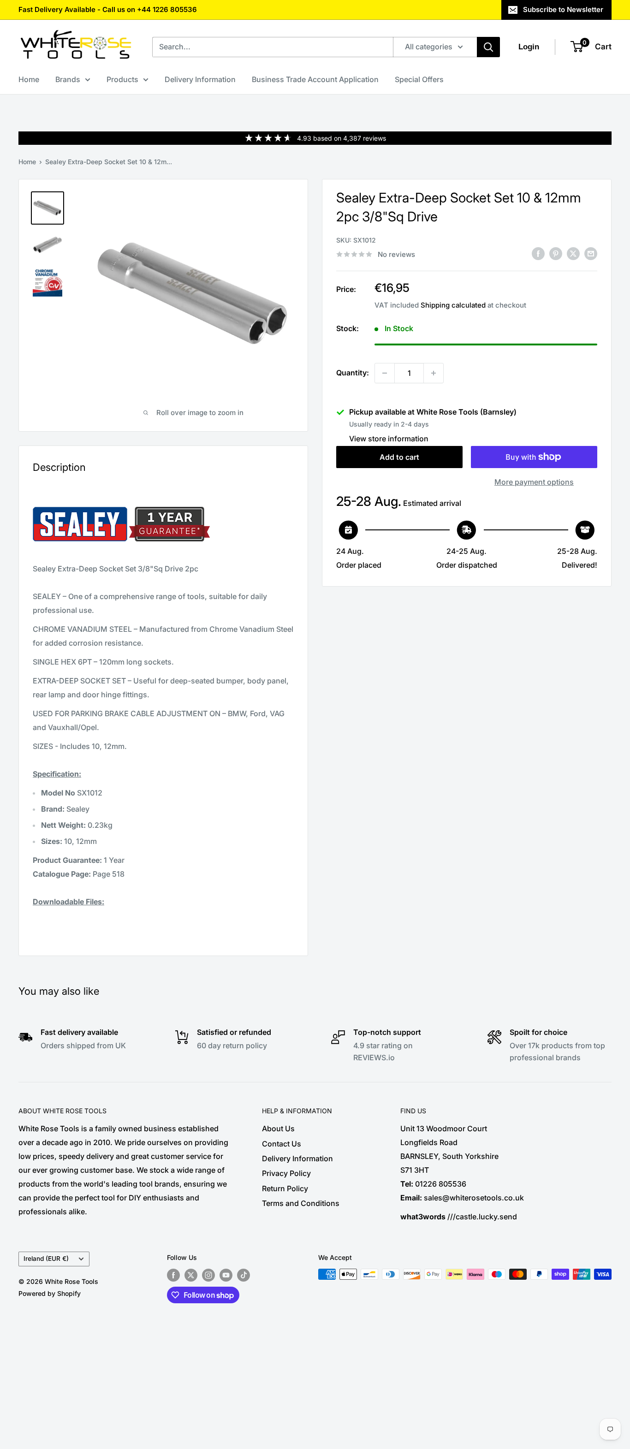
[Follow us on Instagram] (208, 1275)
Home (28, 79)
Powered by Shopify (49, 1293)
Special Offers (419, 79)
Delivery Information (200, 79)
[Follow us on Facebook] (173, 1275)
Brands (67, 79)
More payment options (534, 482)
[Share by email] (590, 254)
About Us (278, 1128)
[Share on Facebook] (538, 254)
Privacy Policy (286, 1173)
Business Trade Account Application (315, 79)
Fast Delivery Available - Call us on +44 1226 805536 (107, 9)
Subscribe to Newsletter (563, 9)
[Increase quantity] (433, 373)
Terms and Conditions (300, 1203)
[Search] (488, 47)
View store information (388, 438)
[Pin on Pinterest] (555, 254)
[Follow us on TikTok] (243, 1275)
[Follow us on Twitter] (190, 1275)
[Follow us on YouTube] (226, 1275)
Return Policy (285, 1188)
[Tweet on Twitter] (573, 254)
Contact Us (281, 1143)
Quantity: (352, 372)
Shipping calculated (453, 305)
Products (122, 79)
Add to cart (399, 457)
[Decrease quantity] (384, 373)
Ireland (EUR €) (46, 1258)
